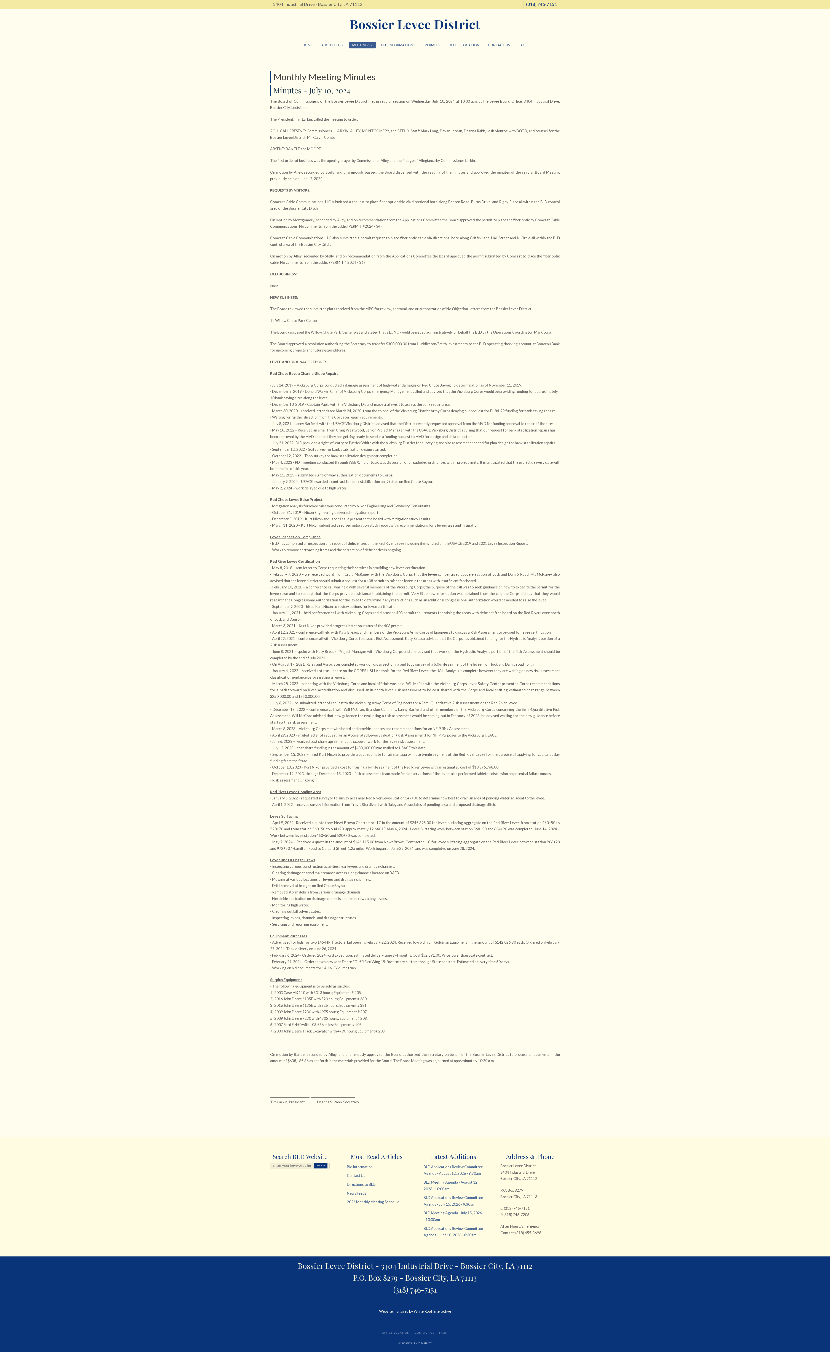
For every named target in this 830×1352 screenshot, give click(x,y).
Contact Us (499, 45)
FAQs (523, 45)
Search (321, 1165)
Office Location (464, 45)
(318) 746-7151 (541, 4)
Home (308, 45)
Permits (432, 45)
